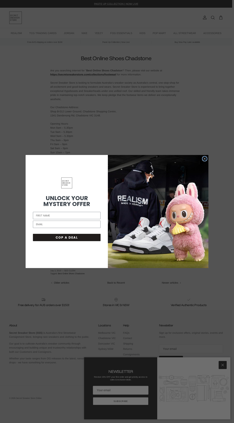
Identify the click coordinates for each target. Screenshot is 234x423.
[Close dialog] (204, 158)
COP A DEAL (67, 237)
